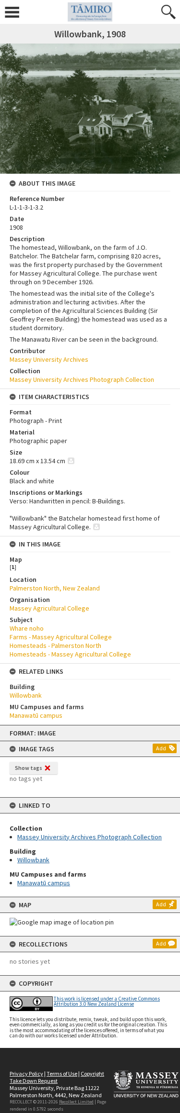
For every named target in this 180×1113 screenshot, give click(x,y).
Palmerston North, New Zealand (55, 588)
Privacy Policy (26, 1073)
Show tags (28, 767)
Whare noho (27, 628)
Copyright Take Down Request (57, 1077)
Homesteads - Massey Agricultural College (70, 654)
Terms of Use (62, 1073)
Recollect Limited (76, 1102)
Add (161, 748)
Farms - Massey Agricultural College (61, 637)
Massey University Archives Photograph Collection (89, 837)
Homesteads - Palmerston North (55, 645)
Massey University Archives (49, 359)
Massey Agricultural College (49, 608)
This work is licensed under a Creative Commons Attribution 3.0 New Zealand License (107, 1001)
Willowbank (33, 860)
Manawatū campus (43, 883)
